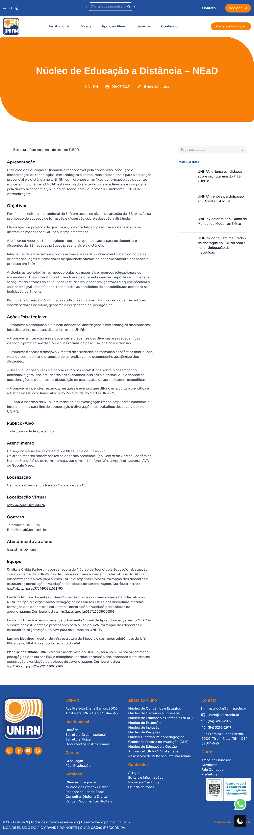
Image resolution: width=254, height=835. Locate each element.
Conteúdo (169, 26)
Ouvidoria (209, 765)
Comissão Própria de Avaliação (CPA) (158, 742)
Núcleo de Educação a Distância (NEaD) (160, 718)
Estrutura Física (78, 739)
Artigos (134, 773)
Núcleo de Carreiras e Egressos (154, 713)
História (72, 730)
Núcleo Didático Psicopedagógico (156, 737)
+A (10, 8)
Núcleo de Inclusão (144, 727)
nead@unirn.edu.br (32, 529)
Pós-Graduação (78, 766)
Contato (209, 8)
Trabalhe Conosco (216, 760)
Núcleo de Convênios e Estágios (154, 708)
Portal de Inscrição (231, 26)
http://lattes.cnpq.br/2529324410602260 (35, 666)
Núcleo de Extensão (144, 723)
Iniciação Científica (144, 782)
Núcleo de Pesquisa (144, 732)
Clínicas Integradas (81, 782)
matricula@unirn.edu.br (227, 708)
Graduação (74, 761)
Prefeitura (209, 774)
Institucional (59, 26)
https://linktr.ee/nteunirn (23, 549)
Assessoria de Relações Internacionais (159, 756)
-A (4, 8)
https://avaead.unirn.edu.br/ (26, 505)
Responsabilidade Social (85, 792)
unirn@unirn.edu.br (223, 715)
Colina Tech (120, 822)
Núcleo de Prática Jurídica (87, 787)
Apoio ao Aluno (114, 26)
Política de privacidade (232, 822)
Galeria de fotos (141, 787)
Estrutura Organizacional (85, 735)
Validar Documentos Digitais (88, 801)
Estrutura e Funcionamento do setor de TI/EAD (46, 149)
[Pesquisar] (128, 6)
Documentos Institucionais (87, 744)
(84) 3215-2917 (219, 721)
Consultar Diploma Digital (86, 797)
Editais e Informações (145, 777)
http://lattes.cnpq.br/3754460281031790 (35, 588)
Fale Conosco (212, 770)
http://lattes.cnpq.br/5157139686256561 (86, 611)
